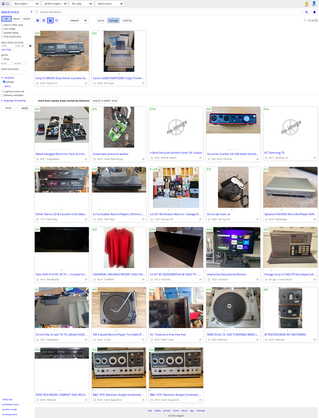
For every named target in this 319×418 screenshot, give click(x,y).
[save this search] (314, 12)
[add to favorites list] (38, 83)
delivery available (13, 95)
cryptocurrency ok (14, 91)
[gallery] (50, 20)
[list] (38, 20)
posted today (11, 32)
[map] (56, 20)
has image (9, 28)
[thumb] (44, 20)
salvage (10, 81)
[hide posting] (86, 83)
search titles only (13, 24)
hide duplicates (12, 36)
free (6, 59)
